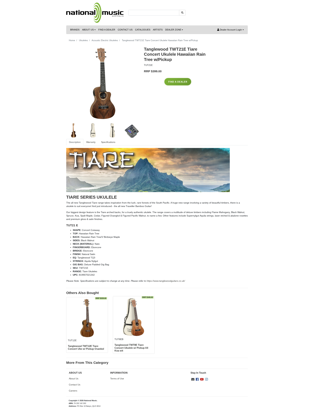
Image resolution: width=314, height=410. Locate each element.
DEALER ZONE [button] (173, 29)
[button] (230, 30)
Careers (73, 390)
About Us (73, 378)
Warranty (91, 142)
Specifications (108, 142)
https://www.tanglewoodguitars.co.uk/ (166, 281)
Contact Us (74, 384)
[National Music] (94, 12)
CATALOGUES (142, 29)
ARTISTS (158, 29)
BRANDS (74, 29)
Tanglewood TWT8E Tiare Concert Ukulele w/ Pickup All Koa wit (131, 348)
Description (75, 142)
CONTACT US (125, 29)
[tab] (74, 142)
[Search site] (182, 13)
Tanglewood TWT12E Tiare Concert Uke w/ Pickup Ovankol (86, 347)
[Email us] (192, 379)
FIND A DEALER (106, 29)
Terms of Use (117, 378)
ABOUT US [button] (88, 29)
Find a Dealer (177, 81)
